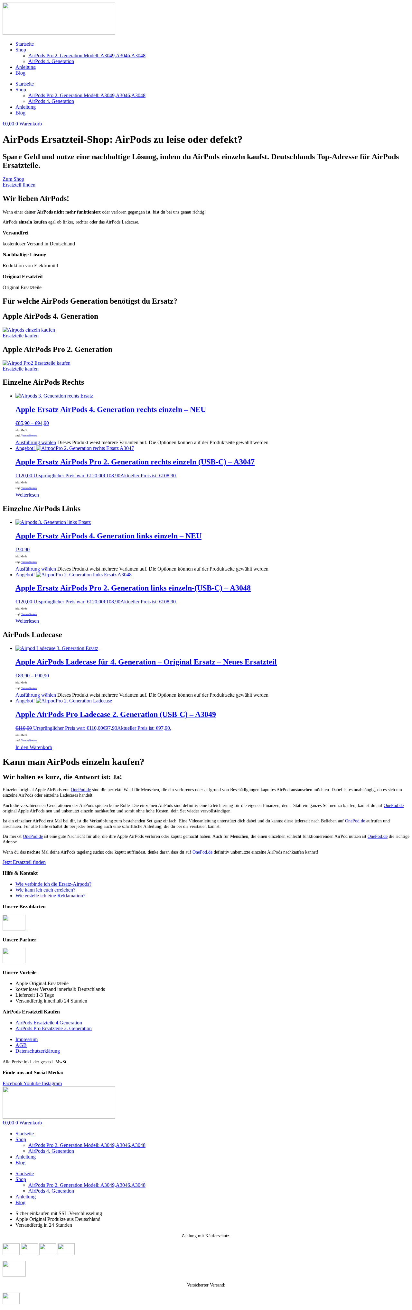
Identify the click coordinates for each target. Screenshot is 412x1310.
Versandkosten (29, 435)
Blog (20, 73)
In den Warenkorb (33, 747)
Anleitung (25, 67)
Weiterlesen (27, 495)
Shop (20, 49)
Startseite (24, 44)
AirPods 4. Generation (51, 61)
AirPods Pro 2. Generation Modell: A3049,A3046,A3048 (86, 55)
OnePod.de (81, 789)
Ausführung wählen (35, 442)
